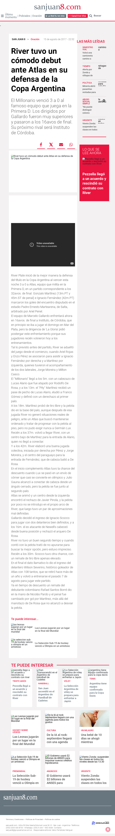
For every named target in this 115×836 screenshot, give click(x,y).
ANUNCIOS (52, 771)
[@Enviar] (61, 144)
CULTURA (51, 730)
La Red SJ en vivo (56, 16)
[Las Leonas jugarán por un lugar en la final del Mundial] (22, 629)
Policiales (24, 16)
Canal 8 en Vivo (78, 16)
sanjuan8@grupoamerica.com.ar (19, 830)
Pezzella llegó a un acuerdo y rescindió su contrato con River (94, 183)
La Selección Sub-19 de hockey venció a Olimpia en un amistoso (52, 644)
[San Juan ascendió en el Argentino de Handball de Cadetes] (47, 679)
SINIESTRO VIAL (88, 48)
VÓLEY (67, 681)
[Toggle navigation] (2, 16)
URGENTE (87, 120)
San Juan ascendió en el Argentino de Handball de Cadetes (46, 694)
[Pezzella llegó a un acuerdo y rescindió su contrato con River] (21, 677)
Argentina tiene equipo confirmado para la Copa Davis (98, 689)
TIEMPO (86, 66)
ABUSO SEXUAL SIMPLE (86, 101)
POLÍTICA (87, 83)
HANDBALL (43, 683)
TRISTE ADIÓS (19, 681)
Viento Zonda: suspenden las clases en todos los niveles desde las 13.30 (90, 129)
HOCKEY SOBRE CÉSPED (20, 731)
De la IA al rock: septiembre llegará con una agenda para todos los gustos (59, 742)
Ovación (37, 16)
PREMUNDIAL (19, 771)
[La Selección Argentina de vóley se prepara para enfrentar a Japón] (73, 677)
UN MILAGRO (87, 730)
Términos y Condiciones (15, 819)
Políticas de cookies (52, 819)
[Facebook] (41, 144)
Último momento (11, 16)
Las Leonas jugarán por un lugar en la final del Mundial (52, 629)
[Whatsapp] (71, 144)
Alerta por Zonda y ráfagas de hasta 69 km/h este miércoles (90, 75)
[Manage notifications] (108, 829)
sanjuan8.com (11, 825)
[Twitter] (51, 144)
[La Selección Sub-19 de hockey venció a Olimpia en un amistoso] (22, 645)
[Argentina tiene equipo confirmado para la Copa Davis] (98, 674)
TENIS (92, 678)
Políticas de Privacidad (34, 819)
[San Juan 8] (20, 800)
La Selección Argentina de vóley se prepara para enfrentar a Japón (71, 693)
